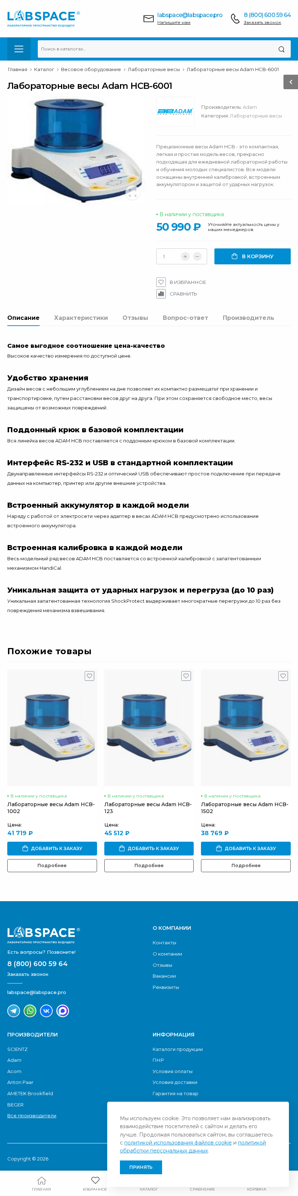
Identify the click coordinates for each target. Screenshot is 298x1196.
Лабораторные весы (256, 116)
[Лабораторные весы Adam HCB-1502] (246, 727)
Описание (23, 317)
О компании (167, 954)
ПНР (158, 1060)
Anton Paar (20, 1082)
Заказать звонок (262, 22)
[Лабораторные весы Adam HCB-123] (149, 727)
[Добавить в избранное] (89, 678)
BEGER (15, 1105)
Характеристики (81, 317)
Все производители (31, 1115)
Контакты (164, 942)
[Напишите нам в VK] (46, 1011)
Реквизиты (166, 987)
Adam (250, 107)
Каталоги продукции (178, 1049)
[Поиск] (281, 49)
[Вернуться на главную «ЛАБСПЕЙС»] (76, 935)
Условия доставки (175, 1082)
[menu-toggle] (19, 49)
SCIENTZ (17, 1049)
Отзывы (135, 317)
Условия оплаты (173, 1071)
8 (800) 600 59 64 (267, 15)
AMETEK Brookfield (30, 1093)
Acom (14, 1071)
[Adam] (178, 113)
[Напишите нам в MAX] (62, 1011)
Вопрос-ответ (185, 317)
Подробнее (52, 865)
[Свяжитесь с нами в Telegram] (13, 1011)
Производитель (248, 317)
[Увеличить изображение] (132, 192)
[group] (76, 150)
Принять (141, 1167)
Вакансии (164, 976)
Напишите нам (173, 22)
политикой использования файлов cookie (178, 1142)
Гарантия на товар (175, 1093)
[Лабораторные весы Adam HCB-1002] (52, 727)
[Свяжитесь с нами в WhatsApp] (30, 1011)
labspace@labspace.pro (189, 15)
